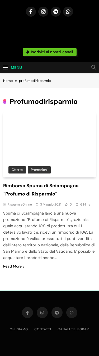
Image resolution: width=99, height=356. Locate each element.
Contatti (42, 329)
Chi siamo (19, 329)
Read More (12, 266)
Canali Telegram (73, 329)
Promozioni (39, 169)
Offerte (17, 169)
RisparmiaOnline (20, 204)
